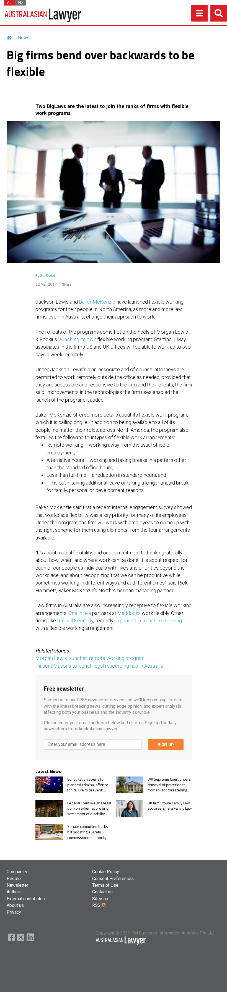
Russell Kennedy (75, 620)
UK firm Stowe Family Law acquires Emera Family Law (170, 805)
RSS (97, 905)
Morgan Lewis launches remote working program (90, 658)
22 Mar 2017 (46, 284)
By (45, 275)
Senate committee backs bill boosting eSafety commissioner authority (87, 832)
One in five (79, 613)
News (23, 37)
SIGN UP (166, 744)
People (14, 878)
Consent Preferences (113, 878)
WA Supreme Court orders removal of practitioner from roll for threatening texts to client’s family (169, 784)
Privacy (14, 912)
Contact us (102, 891)
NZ (21, 3)
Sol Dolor (47, 275)
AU (9, 3)
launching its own (77, 339)
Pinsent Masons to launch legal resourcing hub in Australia (99, 666)
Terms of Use (105, 885)
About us (15, 905)
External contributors (27, 898)
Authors (14, 891)
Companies (18, 871)
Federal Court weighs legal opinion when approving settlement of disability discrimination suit (89, 808)
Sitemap (100, 898)
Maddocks (129, 613)
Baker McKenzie (97, 302)
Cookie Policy (105, 871)
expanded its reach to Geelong (148, 620)
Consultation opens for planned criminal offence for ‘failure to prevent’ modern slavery (87, 784)
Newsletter (17, 885)
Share (66, 284)
